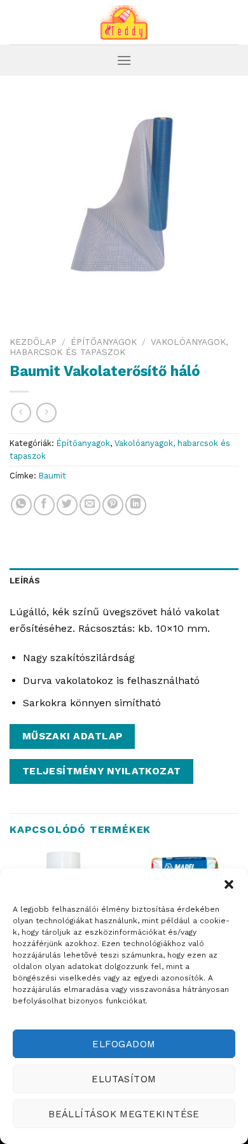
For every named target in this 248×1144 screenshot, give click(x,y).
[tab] (124, 581)
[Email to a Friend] (89, 504)
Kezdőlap (33, 342)
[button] (229, 884)
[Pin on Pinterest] (112, 504)
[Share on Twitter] (67, 504)
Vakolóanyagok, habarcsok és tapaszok (119, 347)
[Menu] (124, 60)
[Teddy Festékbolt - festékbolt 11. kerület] (124, 22)
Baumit (52, 475)
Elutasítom (124, 1079)
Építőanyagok (104, 342)
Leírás (25, 580)
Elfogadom (123, 1044)
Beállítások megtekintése (124, 1114)
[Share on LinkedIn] (135, 504)
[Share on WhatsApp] (21, 504)
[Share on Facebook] (44, 504)
